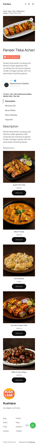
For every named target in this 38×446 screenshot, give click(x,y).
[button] (31, 19)
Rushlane (7, 4)
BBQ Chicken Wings (19, 372)
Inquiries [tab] (9, 119)
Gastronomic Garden (19, 83)
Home (5, 11)
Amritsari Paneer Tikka (19, 325)
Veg (18, 96)
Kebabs (5, 96)
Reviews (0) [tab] (10, 105)
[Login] (29, 4)
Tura (14, 11)
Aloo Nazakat (19, 278)
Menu (9, 11)
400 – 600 (13, 94)
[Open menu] (25, 4)
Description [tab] (10, 101)
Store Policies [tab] (11, 115)
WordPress (31, 442)
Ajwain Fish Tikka (19, 185)
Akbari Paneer (19, 232)
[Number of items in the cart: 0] (33, 4)
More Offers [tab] (10, 110)
